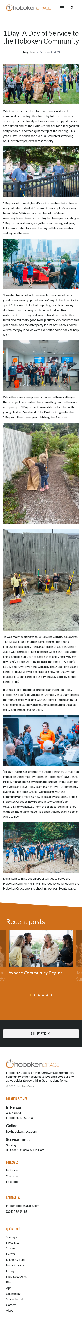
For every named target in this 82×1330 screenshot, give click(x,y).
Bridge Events (53, 694)
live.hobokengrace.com (21, 1131)
